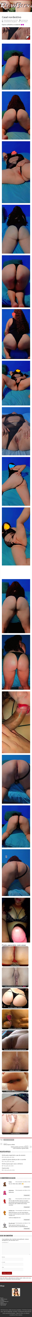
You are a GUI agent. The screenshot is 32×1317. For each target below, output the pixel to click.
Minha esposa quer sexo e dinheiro (12, 1163)
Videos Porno (3, 1299)
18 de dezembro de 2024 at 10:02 (22, 1181)
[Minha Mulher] (16, 1292)
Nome (3, 1257)
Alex (10, 1198)
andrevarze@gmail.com (15, 1217)
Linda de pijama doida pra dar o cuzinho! (14, 1159)
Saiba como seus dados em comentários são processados (15, 1278)
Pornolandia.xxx (4, 1301)
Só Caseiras (24, 20)
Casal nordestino (8, 1139)
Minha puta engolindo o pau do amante (13, 1155)
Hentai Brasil (3, 1303)
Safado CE (11, 1210)
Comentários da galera (10, 21)
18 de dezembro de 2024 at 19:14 (22, 1190)
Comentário (5, 1242)
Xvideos (2, 1300)
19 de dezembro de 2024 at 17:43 (22, 1223)
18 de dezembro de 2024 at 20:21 (22, 1198)
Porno (1, 1298)
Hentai (2, 1302)
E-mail (3, 1262)
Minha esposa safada (9, 1144)
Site (3, 1267)
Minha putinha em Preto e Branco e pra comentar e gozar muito (19, 1147)
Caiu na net (3, 1305)
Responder (26, 1186)
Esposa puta (5, 1168)
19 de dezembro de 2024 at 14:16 (22, 1210)
